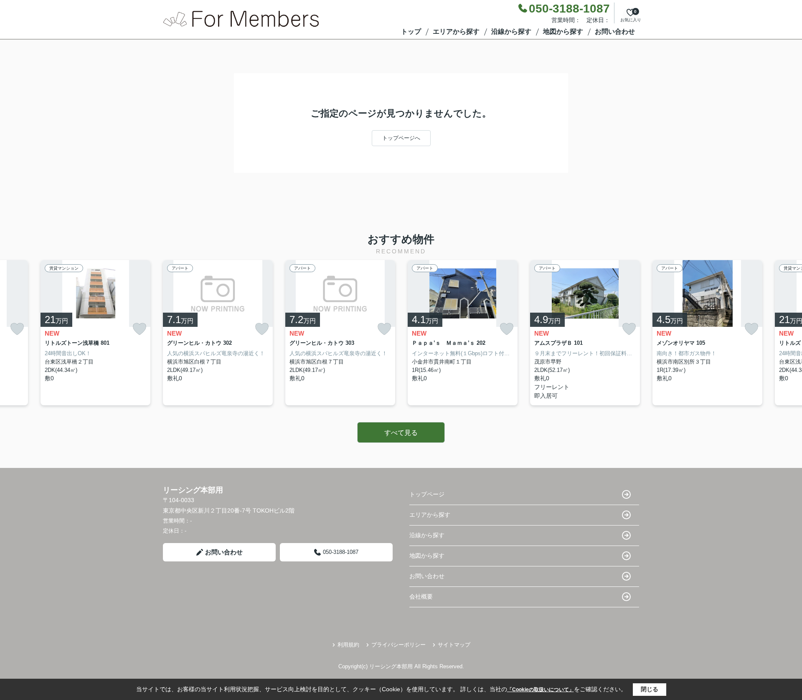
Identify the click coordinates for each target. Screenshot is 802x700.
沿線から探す (511, 31)
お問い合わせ (615, 31)
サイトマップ (454, 645)
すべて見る (401, 432)
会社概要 (421, 596)
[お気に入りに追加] (17, 329)
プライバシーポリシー (398, 645)
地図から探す (563, 31)
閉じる (649, 689)
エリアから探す (456, 31)
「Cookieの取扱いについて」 (540, 689)
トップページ (426, 494)
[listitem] (218, 333)
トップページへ (401, 138)
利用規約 (348, 645)
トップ (411, 31)
